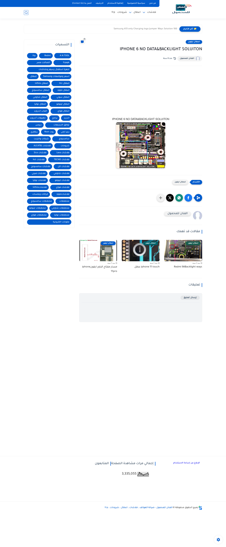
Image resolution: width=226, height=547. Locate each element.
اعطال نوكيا (40, 104)
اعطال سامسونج (40, 90)
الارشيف (99, 3)
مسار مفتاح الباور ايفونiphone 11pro (99, 269)
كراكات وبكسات (40, 194)
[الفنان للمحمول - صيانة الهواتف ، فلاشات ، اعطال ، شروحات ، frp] (181, 9)
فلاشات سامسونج (40, 166)
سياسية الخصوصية (136, 3)
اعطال (137, 12)
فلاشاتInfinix (40, 187)
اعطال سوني (63, 97)
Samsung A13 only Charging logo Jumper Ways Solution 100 (145, 29)
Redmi (47, 56)
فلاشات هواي (62, 187)
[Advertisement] (140, 95)
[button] (188, 198)
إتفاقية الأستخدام (115, 3)
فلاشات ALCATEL (42, 146)
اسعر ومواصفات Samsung (56, 76)
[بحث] (26, 12)
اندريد (66, 118)
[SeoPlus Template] (200, 508)
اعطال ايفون (194, 42)
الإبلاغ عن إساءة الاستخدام (186, 463)
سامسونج (64, 139)
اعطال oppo (63, 90)
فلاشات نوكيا (39, 180)
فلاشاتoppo (63, 194)
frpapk (66, 62)
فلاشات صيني (39, 173)
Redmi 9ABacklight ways (188, 267)
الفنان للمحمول (187, 58)
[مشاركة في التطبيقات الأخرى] (161, 198)
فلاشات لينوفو (62, 180)
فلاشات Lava (63, 153)
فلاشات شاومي (61, 173)
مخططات (64, 201)
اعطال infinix (41, 83)
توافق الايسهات (61, 125)
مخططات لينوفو (37, 208)
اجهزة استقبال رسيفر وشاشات (54, 69)
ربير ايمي (65, 132)
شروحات (122, 12)
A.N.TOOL (64, 56)
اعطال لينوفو (62, 104)
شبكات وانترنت (41, 139)
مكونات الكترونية (61, 222)
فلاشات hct (39, 160)
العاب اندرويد (40, 111)
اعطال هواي (63, 111)
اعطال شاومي (40, 97)
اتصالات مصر (43, 62)
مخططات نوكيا (61, 215)
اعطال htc (64, 83)
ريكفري (34, 132)
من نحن (152, 3)
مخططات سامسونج (41, 201)
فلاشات (151, 12)
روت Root (49, 132)
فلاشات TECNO (61, 160)
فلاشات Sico (40, 153)
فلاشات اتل (63, 166)
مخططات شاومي (60, 208)
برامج (54, 118)
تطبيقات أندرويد (38, 118)
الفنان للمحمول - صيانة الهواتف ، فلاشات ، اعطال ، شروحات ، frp (138, 507)
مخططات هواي (39, 215)
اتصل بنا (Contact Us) (82, 3)
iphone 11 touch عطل (147, 267)
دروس (38, 125)
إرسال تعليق (190, 298)
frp (113, 12)
